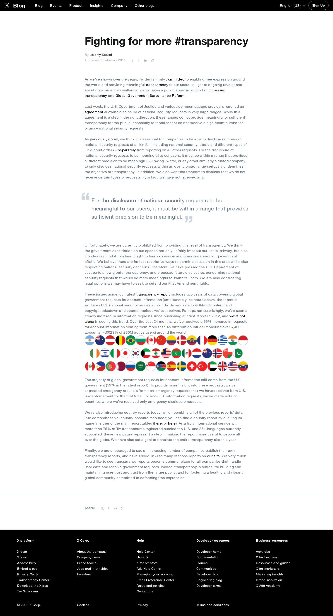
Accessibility (26, 563)
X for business (267, 557)
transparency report (153, 294)
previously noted (104, 139)
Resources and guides (273, 563)
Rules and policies (150, 586)
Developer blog (208, 574)
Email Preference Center (155, 580)
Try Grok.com (27, 591)
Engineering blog (209, 580)
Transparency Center (33, 580)
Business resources (272, 540)
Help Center (146, 552)
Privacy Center (28, 574)
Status (22, 557)
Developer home (209, 552)
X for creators (147, 563)
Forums (202, 563)
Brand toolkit (86, 563)
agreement (94, 112)
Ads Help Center (149, 569)
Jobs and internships (93, 569)
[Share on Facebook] (138, 60)
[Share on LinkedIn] (145, 60)
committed (175, 79)
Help (140, 540)
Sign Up (318, 5)
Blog (39, 5)
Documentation (208, 557)
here (158, 423)
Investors (84, 574)
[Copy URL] (151, 60)
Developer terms (209, 586)
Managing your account (155, 574)
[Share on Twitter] (132, 60)
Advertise (263, 552)
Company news (89, 557)
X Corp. (83, 540)
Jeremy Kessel (101, 55)
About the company (92, 552)
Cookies (83, 605)
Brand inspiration (269, 580)
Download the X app (32, 586)
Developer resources (213, 540)
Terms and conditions (212, 605)
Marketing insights (270, 574)
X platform (25, 540)
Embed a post (27, 569)
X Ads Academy (268, 586)
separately (127, 150)
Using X (142, 557)
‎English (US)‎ (291, 5)
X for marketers (268, 569)
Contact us (145, 591)
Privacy (142, 605)
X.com (22, 552)
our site (213, 456)
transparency (157, 84)
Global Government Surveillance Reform (150, 95)
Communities (206, 569)
